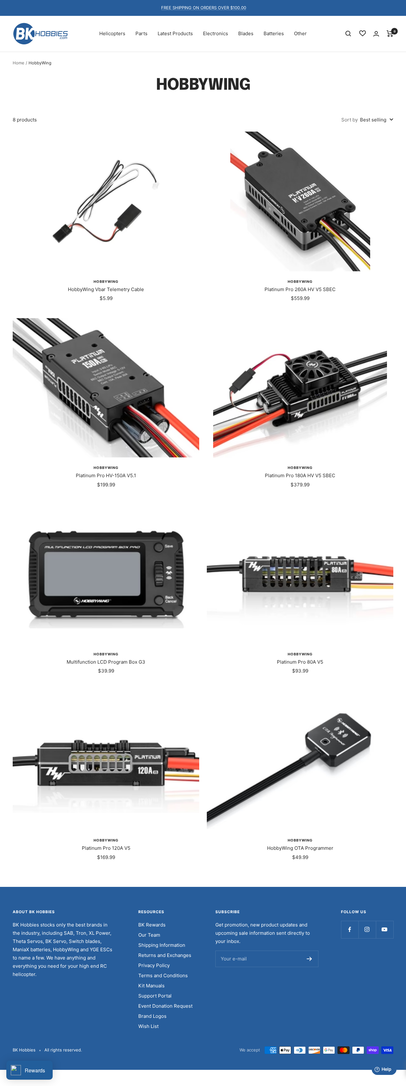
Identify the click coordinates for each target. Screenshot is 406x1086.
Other (300, 33)
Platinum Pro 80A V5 (300, 662)
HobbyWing (106, 281)
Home (18, 62)
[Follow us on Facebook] (349, 929)
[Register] (309, 959)
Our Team (149, 935)
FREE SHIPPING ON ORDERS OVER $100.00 (203, 7)
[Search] (348, 33)
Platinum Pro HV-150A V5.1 (106, 475)
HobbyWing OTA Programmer (300, 848)
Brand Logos (152, 1016)
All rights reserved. (63, 1049)
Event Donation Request (165, 1006)
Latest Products (175, 33)
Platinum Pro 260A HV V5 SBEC (300, 289)
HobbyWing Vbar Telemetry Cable (106, 289)
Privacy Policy (154, 965)
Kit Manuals (151, 986)
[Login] (376, 33)
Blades (245, 33)
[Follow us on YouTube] (384, 929)
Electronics (215, 33)
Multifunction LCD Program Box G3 (106, 662)
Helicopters (112, 33)
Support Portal (155, 996)
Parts (141, 33)
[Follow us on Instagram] (367, 929)
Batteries (274, 33)
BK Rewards (152, 925)
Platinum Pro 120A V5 (106, 848)
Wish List (148, 1026)
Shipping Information (161, 945)
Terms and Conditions (163, 975)
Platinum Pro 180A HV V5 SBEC (300, 475)
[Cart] (390, 33)
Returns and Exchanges (164, 955)
